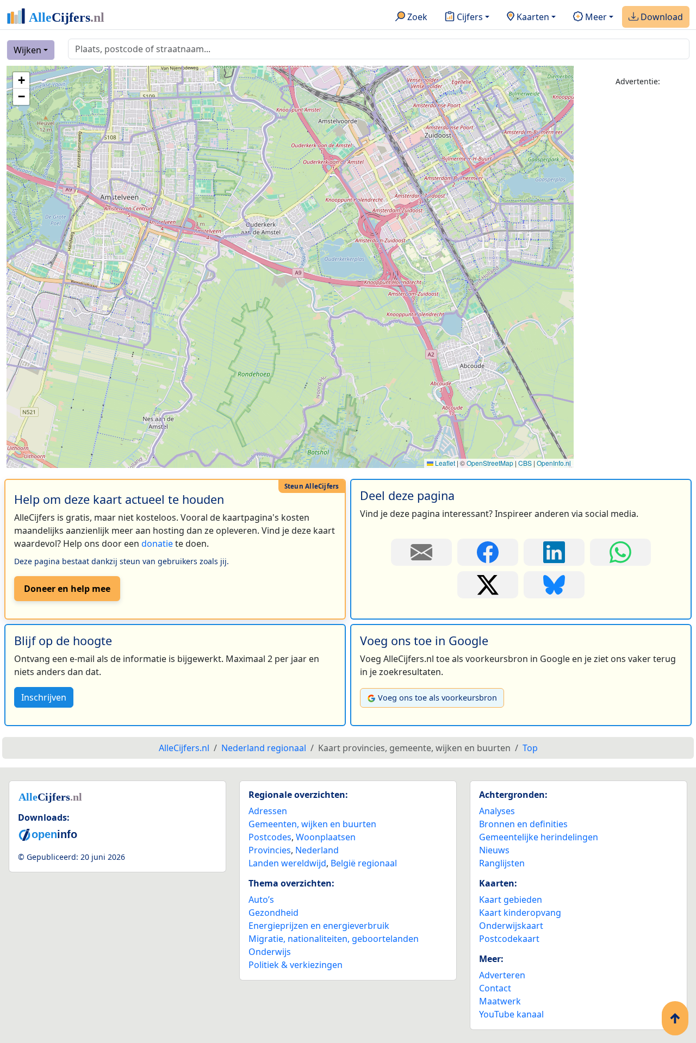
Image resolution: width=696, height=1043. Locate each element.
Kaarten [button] (531, 17)
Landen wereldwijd (287, 863)
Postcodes (269, 837)
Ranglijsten (502, 863)
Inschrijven (43, 697)
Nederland (317, 850)
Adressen (267, 811)
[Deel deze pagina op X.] (487, 584)
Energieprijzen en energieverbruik (318, 926)
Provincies (269, 850)
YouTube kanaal (511, 1014)
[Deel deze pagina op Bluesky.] (554, 584)
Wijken (27, 50)
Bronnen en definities (523, 824)
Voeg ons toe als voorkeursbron (437, 697)
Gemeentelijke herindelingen (538, 837)
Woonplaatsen (326, 837)
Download (660, 17)
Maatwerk (500, 1001)
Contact (495, 988)
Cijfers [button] (469, 17)
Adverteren (502, 975)
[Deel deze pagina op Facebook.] (487, 552)
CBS (525, 462)
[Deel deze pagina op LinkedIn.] (554, 552)
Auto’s (261, 899)
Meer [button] (595, 17)
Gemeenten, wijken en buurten (312, 824)
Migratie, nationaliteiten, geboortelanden (333, 939)
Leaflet (444, 462)
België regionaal (364, 863)
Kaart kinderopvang (520, 913)
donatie (157, 543)
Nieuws (494, 850)
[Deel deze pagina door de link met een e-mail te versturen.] (421, 552)
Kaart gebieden (510, 899)
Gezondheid (273, 913)
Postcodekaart (509, 939)
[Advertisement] (638, 259)
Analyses (497, 811)
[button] (21, 80)
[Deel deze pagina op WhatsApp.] (620, 552)
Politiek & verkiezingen (295, 965)
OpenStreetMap (490, 462)
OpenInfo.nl (554, 462)
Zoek (416, 17)
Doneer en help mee (67, 589)
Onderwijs (269, 952)
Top (530, 748)
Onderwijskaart (511, 926)
